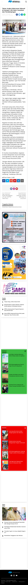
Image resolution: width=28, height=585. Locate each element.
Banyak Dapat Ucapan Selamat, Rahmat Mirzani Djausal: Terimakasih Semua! (14, 305)
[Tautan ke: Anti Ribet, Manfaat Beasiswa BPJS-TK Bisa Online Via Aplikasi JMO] (5, 358)
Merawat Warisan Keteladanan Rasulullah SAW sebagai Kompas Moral (14, 523)
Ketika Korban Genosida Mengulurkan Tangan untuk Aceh (17, 442)
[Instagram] (14, 189)
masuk (10, 207)
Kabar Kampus (5, 15)
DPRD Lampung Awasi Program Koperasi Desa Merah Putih (14, 309)
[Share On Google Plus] (11, 180)
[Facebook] (11, 189)
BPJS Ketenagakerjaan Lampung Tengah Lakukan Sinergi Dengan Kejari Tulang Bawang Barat (17, 452)
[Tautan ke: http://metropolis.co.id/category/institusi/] (25, 351)
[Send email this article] (22, 180)
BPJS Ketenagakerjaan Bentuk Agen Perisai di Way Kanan (16, 365)
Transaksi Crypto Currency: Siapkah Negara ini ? (14, 532)
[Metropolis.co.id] (14, 2)
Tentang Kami (22, 581)
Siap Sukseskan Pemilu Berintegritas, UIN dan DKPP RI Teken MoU (7, 195)
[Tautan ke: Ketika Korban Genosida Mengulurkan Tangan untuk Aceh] (5, 445)
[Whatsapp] (24, 15)
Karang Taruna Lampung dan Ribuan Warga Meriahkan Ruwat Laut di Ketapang (17, 385)
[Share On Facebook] (3, 180)
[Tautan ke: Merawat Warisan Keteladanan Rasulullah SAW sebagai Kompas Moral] (14, 514)
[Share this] (17, 15)
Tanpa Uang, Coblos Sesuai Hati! (12, 301)
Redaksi (3, 582)
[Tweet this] (19, 15)
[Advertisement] (14, 333)
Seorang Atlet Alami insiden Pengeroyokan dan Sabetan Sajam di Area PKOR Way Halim (16, 432)
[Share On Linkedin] (18, 180)
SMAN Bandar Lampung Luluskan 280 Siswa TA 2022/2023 (21, 195)
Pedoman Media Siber (6, 581)
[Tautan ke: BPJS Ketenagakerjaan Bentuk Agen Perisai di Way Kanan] (5, 368)
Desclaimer (14, 581)
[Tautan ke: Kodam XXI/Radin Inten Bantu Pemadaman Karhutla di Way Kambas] (5, 378)
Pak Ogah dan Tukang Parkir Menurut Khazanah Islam (16, 462)
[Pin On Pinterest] (14, 180)
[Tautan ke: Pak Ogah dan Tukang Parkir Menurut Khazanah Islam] (5, 465)
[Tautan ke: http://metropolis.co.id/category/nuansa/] (25, 428)
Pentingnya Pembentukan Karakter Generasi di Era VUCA (15, 527)
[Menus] (2, 1)
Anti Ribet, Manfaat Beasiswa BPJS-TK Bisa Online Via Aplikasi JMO (16, 355)
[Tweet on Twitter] (7, 180)
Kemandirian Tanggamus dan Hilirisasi (13, 535)
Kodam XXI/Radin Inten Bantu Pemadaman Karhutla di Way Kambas (16, 375)
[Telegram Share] (22, 15)
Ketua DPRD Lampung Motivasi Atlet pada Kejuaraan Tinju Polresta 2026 (14, 314)
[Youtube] (17, 189)
